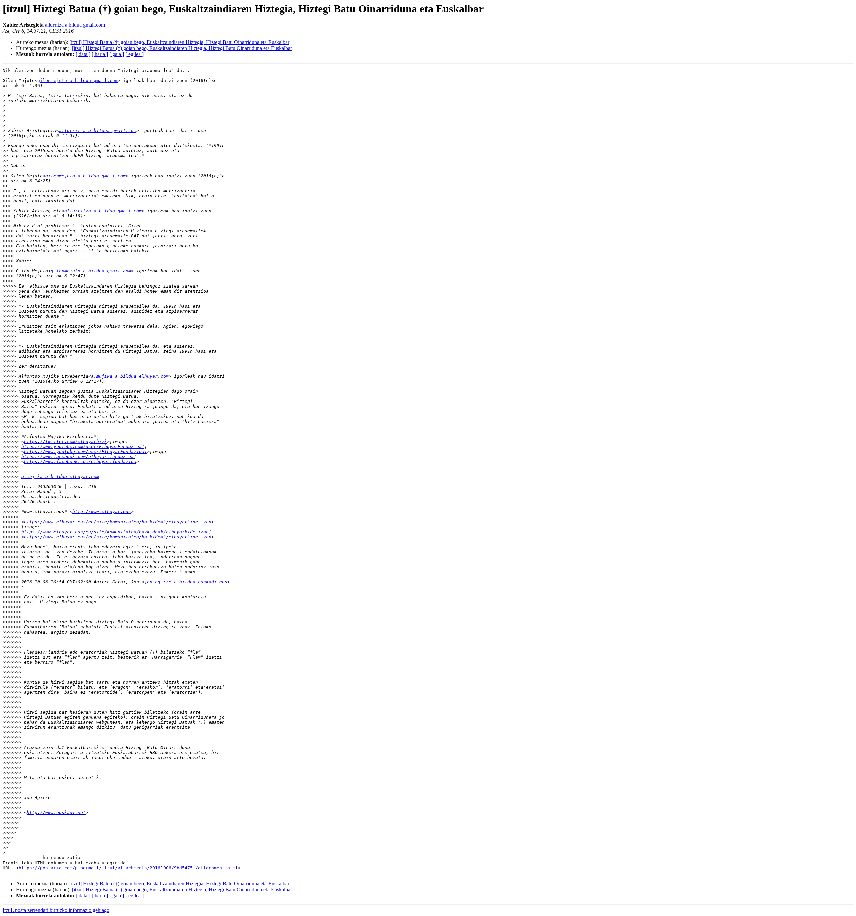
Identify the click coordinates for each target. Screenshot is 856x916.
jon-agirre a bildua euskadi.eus (185, 581)
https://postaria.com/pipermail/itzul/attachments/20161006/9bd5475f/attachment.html (128, 867)
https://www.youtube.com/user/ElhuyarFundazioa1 (82, 446)
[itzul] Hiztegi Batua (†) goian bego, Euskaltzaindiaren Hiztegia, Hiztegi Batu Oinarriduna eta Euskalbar (179, 42)
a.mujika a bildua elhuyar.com (130, 376)
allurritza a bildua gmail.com (75, 25)
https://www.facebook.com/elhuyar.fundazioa (77, 456)
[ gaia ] (116, 54)
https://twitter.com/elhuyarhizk (65, 441)
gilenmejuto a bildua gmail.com (77, 80)
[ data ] (83, 54)
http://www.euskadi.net (56, 812)
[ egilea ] (134, 54)
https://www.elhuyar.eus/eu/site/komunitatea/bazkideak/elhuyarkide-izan (117, 521)
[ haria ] (100, 54)
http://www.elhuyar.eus (101, 511)
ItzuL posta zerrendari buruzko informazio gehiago (56, 910)
